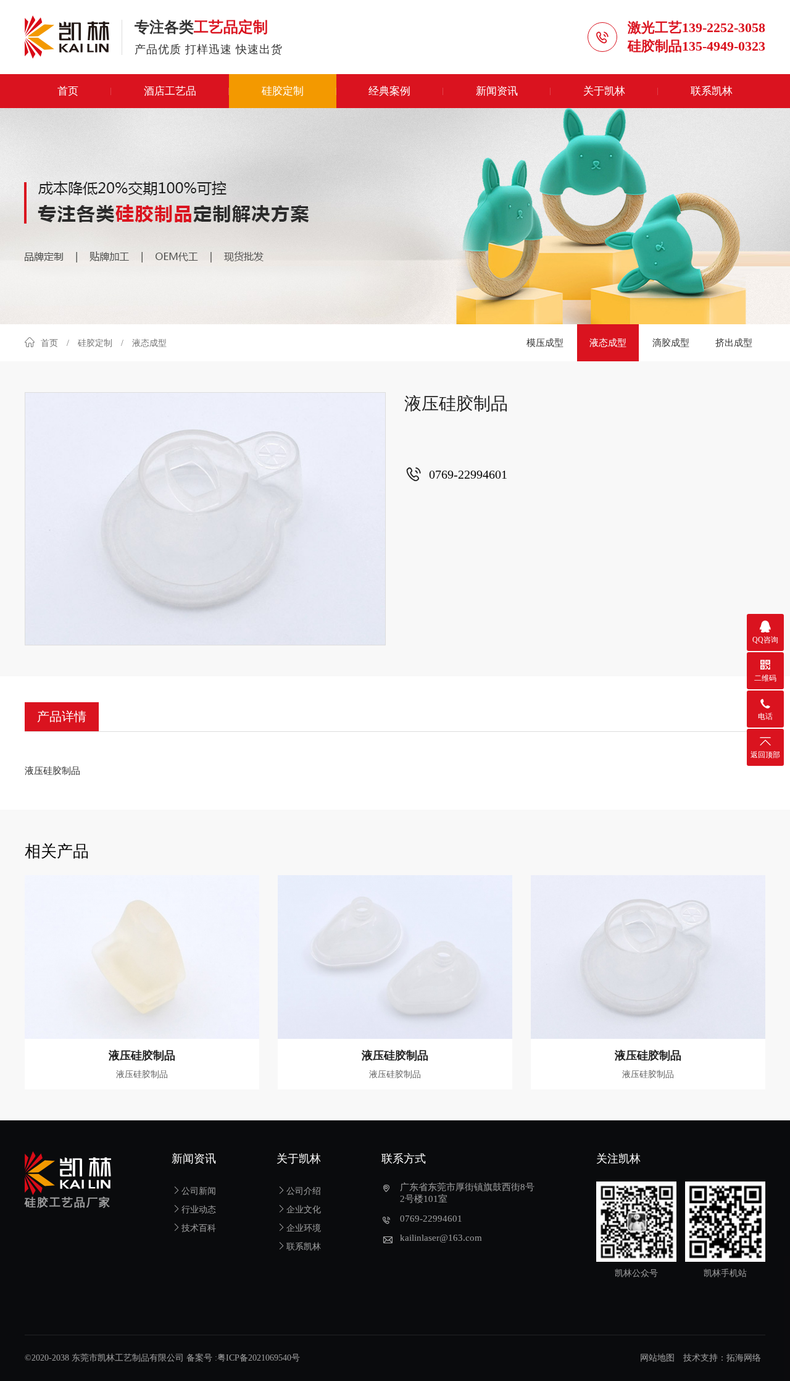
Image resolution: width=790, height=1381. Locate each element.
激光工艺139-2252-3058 (696, 27)
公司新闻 (198, 1191)
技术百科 (198, 1228)
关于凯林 (604, 91)
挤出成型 (733, 343)
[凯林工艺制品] (73, 36)
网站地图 (657, 1357)
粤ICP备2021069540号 (258, 1357)
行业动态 (198, 1209)
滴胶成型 (670, 343)
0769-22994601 (431, 1219)
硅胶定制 (283, 91)
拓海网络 (743, 1357)
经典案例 (389, 91)
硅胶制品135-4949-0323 (696, 46)
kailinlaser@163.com (441, 1238)
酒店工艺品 (170, 91)
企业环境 (303, 1228)
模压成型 (544, 343)
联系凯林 (712, 91)
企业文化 (303, 1209)
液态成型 (607, 343)
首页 (67, 91)
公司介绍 (303, 1191)
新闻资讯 (497, 91)
